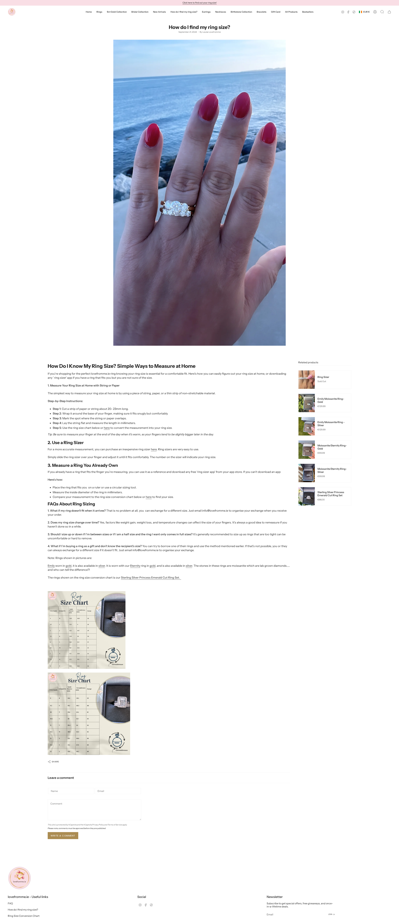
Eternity (135, 565)
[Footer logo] (19, 878)
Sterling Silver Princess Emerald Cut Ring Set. (151, 577)
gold (68, 565)
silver (102, 565)
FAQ (10, 903)
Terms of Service (115, 825)
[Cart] (389, 11)
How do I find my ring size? (23, 909)
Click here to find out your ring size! (200, 2)
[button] (99, 12)
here (107, 428)
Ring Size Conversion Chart (23, 915)
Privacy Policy (98, 825)
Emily (51, 565)
